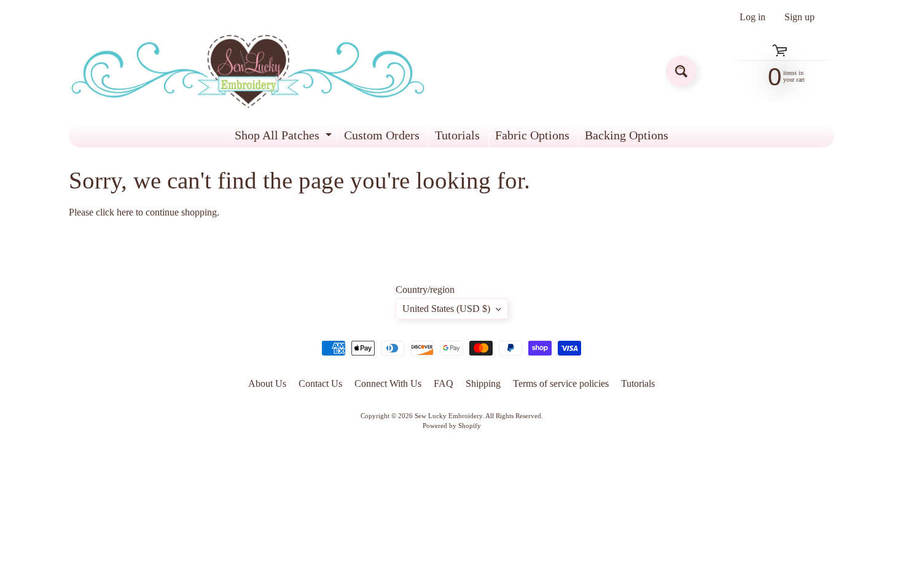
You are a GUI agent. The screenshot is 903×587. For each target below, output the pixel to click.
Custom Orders (382, 135)
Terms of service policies (561, 383)
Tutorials (457, 135)
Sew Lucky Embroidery (448, 415)
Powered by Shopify (452, 425)
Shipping (483, 383)
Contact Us (320, 383)
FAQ (443, 383)
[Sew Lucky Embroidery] (248, 71)
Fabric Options (532, 135)
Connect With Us (387, 383)
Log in (752, 17)
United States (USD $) (446, 308)
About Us (267, 383)
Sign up (799, 17)
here (125, 212)
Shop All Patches (285, 137)
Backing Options (626, 135)
